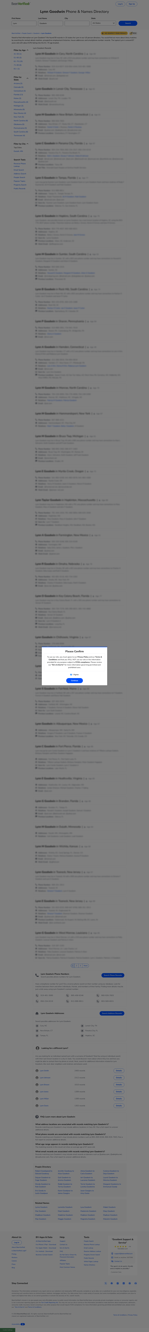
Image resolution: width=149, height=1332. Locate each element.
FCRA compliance (82, 662)
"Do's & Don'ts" (57, 665)
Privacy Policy (82, 657)
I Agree (75, 674)
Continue (74, 680)
